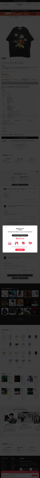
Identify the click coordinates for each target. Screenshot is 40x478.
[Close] (36, 226)
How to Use (20, 249)
